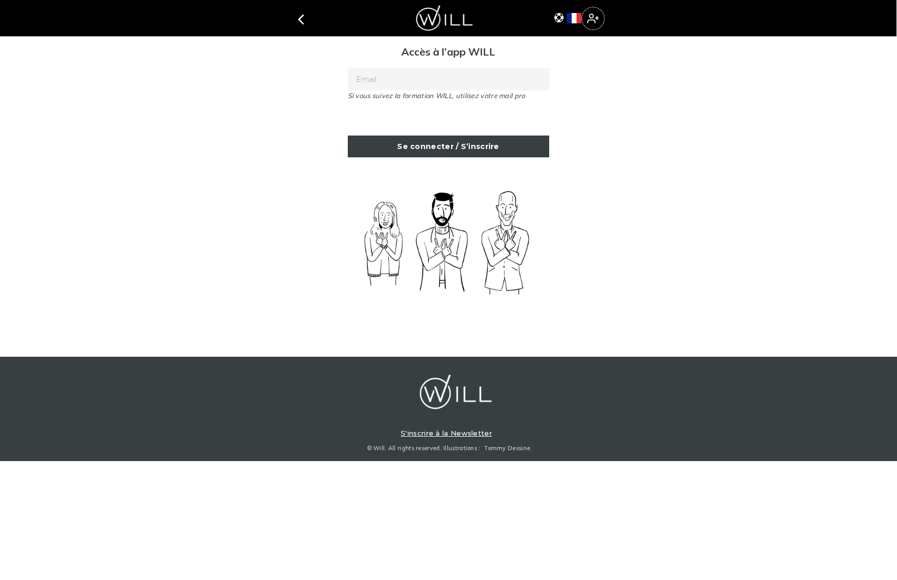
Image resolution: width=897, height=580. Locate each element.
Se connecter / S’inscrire (448, 146)
